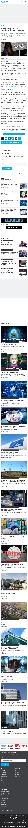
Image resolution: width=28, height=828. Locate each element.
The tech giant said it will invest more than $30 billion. (14, 733)
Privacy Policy (23, 821)
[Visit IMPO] (24, 745)
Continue (7, 168)
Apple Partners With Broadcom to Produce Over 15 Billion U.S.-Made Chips (13, 730)
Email (2, 757)
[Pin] (16, 138)
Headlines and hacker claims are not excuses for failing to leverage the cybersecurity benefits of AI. (13, 375)
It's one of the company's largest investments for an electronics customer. (13, 456)
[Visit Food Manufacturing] (10, 745)
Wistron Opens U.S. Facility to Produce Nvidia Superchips (12, 537)
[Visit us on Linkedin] (16, 818)
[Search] (22, 2)
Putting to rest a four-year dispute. (9, 429)
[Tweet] (12, 138)
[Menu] (25, 2)
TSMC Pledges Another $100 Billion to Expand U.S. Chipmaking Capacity (14, 565)
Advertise (16, 821)
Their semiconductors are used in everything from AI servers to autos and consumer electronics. (13, 513)
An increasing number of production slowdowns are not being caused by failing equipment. (13, 402)
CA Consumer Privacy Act (20, 822)
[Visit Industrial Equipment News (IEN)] (17, 745)
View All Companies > (14, 227)
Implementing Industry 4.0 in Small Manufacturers (9, 252)
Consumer (4, 727)
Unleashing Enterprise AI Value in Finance (9, 185)
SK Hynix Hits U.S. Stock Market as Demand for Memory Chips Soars (13, 675)
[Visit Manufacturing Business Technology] (17, 748)
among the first (11, 113)
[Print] (2, 138)
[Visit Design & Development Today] (3, 745)
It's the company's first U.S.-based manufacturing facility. (12, 540)
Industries (4, 25)
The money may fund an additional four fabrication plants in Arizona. (13, 568)
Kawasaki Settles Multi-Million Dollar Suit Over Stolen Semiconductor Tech (9, 210)
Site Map (15, 824)
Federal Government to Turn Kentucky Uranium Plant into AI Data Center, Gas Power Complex (13, 481)
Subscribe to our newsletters (14, 134)
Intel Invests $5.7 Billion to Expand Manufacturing (13, 621)
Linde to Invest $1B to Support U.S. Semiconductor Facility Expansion (10, 453)
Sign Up (4, 764)
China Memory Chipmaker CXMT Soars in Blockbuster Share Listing (11, 510)
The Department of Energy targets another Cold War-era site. (13, 484)
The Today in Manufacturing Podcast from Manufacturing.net (8, 272)
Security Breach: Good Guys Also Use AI (9, 192)
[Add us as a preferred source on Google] (19, 138)
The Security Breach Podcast (8, 344)
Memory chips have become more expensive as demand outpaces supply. (12, 678)
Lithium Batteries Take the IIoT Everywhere (9, 243)
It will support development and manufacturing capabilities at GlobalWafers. (12, 651)
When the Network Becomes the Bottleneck (9, 201)
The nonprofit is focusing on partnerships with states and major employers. (13, 706)
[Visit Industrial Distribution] (3, 748)
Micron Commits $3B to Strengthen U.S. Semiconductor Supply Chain (11, 648)
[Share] (6, 138)
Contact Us (9, 821)
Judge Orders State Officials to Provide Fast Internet (8, 263)
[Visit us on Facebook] (10, 818)
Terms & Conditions (8, 822)
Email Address (6, 162)
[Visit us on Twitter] (13, 818)
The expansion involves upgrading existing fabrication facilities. (14, 623)
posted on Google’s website (11, 86)
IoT (11, 25)
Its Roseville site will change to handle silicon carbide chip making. (14, 595)
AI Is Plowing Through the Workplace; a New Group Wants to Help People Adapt (12, 703)
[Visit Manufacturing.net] (10, 748)
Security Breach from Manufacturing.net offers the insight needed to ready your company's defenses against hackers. (13, 348)
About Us (4, 821)
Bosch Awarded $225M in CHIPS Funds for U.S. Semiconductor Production (13, 592)
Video (3, 370)
